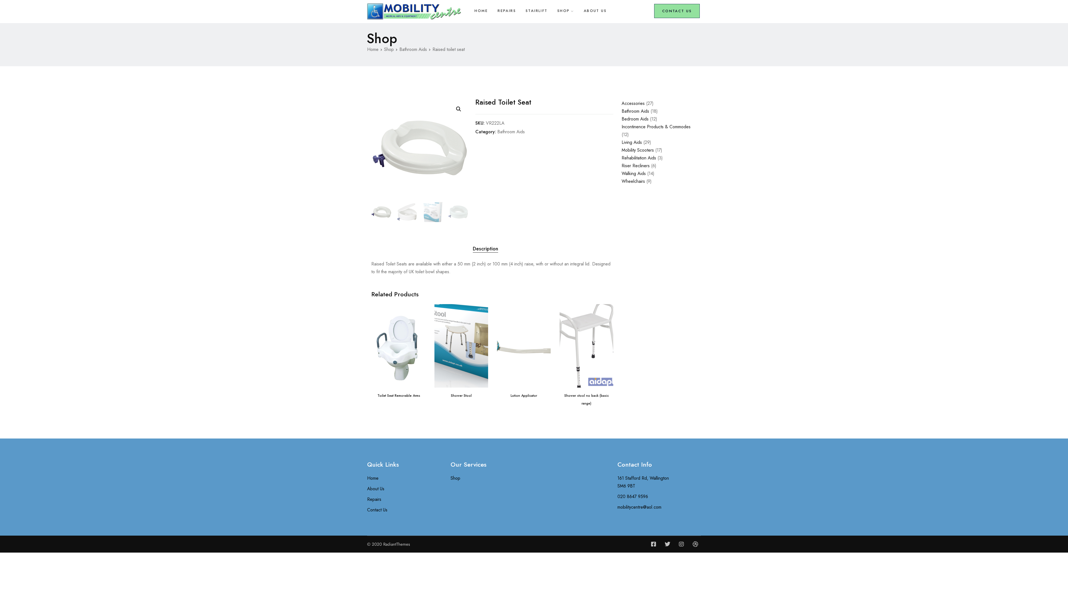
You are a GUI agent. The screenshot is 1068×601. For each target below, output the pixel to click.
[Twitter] (667, 544)
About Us (595, 10)
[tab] (485, 249)
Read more (398, 378)
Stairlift (537, 10)
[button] (459, 109)
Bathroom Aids (413, 49)
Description (485, 248)
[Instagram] (681, 544)
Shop (563, 10)
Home (481, 10)
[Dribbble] (695, 544)
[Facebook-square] (653, 544)
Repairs (507, 10)
